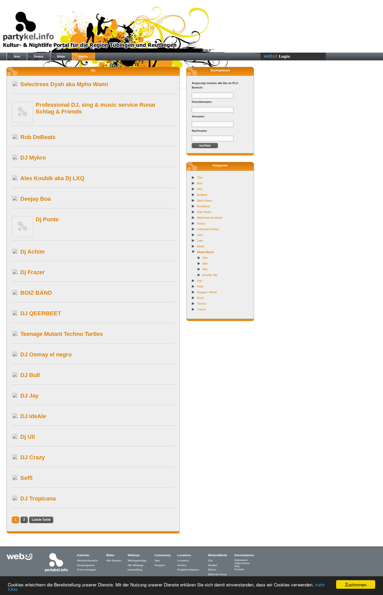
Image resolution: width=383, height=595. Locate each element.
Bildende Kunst (217, 574)
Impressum (241, 560)
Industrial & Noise (208, 229)
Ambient (202, 194)
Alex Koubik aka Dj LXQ (52, 178)
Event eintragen (86, 569)
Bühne (212, 569)
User (157, 560)
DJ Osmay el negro (46, 354)
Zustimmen (356, 584)
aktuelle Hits (210, 275)
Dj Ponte (47, 219)
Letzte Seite (41, 520)
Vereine (181, 565)
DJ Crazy (32, 457)
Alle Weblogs (135, 565)
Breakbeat (203, 206)
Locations (183, 560)
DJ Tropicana (38, 498)
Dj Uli (27, 437)
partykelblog (135, 569)
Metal (200, 246)
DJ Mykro (33, 157)
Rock (200, 297)
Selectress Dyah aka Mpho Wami (64, 84)
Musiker (212, 565)
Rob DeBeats (37, 137)
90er (200, 189)
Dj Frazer (32, 272)
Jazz (200, 234)
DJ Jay (29, 395)
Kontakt (239, 569)
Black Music (204, 200)
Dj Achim (32, 251)
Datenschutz (242, 563)
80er (200, 183)
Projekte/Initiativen (188, 569)
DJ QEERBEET (40, 313)
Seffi (26, 478)
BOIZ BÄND (36, 293)
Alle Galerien (114, 560)
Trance (201, 309)
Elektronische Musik (210, 217)
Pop (199, 280)
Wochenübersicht (87, 560)
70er (200, 177)
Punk (200, 286)
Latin (200, 240)
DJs (210, 560)
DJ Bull (30, 375)
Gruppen (160, 565)
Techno (201, 303)
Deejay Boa (35, 199)
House (201, 223)
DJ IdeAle (33, 416)
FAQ (237, 566)
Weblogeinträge (137, 560)
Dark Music (204, 212)
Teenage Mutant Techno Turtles (61, 334)
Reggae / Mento (207, 292)
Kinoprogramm (86, 565)
